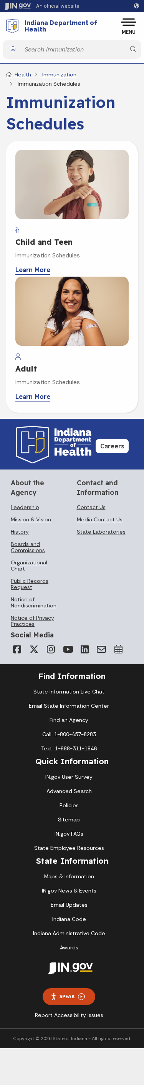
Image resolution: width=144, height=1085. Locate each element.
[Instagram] (51, 649)
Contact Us (91, 507)
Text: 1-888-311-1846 (69, 748)
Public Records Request (29, 584)
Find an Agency (69, 720)
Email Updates (69, 904)
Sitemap (69, 819)
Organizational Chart (29, 565)
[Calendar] (118, 649)
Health (23, 74)
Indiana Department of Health (61, 26)
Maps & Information (69, 876)
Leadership (25, 507)
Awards (69, 947)
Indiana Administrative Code (69, 933)
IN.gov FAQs (69, 833)
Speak (67, 996)
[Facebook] (17, 649)
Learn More (32, 270)
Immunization (59, 74)
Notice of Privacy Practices (32, 620)
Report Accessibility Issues (69, 1015)
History (20, 531)
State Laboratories (101, 531)
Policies (69, 805)
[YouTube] (67, 649)
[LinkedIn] (84, 649)
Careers (112, 446)
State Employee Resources (69, 847)
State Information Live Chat (68, 691)
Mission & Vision (31, 519)
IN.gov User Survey (69, 776)
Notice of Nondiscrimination (33, 602)
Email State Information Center (69, 705)
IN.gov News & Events (69, 890)
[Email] (101, 649)
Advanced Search (69, 791)
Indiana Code (69, 919)
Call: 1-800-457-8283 (69, 734)
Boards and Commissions (28, 547)
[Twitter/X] (34, 649)
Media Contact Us (99, 519)
